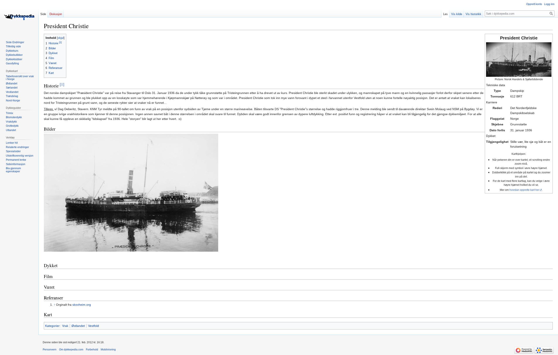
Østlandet (78, 326)
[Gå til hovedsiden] (19, 17)
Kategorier (52, 326)
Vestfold (93, 326)
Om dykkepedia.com (71, 349)
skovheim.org (81, 304)
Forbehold (92, 349)
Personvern (49, 349)
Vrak (65, 326)
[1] (62, 84)
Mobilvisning (108, 349)
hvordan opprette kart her (524, 189)
